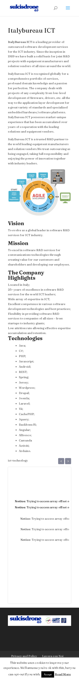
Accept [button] (48, 674)
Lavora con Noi (52, 656)
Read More (63, 674)
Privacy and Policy (24, 656)
